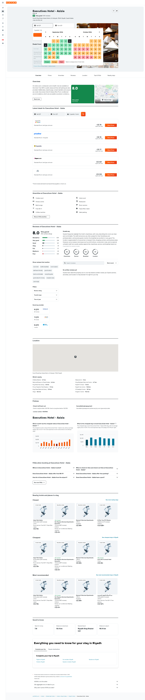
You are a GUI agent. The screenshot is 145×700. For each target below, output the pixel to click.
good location (48, 270)
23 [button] (57, 53)
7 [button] (49, 45)
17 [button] (61, 49)
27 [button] (45, 57)
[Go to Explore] (3, 23)
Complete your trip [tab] (40, 649)
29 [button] (53, 57)
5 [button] (69, 41)
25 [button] (65, 53)
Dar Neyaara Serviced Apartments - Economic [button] (64, 522)
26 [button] (69, 53)
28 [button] (49, 57)
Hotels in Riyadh (40, 662)
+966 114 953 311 (37, 20)
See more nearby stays (112, 500)
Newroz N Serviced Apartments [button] (84, 520)
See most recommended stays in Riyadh (107, 575)
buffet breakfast (44, 266)
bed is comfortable (38, 274)
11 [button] (65, 45)
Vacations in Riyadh (94, 659)
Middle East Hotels (50, 696)
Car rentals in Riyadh (68, 659)
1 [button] (53, 41)
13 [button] (45, 49)
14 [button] (49, 49)
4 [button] (65, 41)
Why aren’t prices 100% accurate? (44, 687)
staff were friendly (38, 270)
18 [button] (65, 49)
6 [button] (45, 45)
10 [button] (61, 45)
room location (54, 266)
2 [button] (57, 41)
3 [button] (61, 41)
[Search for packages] (3, 18)
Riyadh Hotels (72, 696)
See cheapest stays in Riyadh (110, 537)
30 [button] (57, 57)
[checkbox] (41, 310)
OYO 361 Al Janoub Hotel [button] (104, 559)
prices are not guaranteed (66, 676)
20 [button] (45, 53)
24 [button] (61, 53)
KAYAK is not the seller (40, 681)
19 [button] (69, 49)
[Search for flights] (3, 7)
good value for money (39, 278)
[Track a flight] (3, 26)
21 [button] (49, 53)
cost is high (36, 281)
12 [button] (69, 45)
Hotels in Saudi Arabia (62, 696)
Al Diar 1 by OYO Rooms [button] (104, 520)
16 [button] (57, 49)
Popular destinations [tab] (54, 649)
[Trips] (3, 35)
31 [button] (99, 57)
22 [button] (53, 53)
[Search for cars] (3, 15)
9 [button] (57, 45)
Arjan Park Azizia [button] (38, 520)
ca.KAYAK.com (36, 696)
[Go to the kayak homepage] (11, 3)
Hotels (42, 696)
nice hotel (35, 266)
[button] (3, 2)
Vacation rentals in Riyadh (69, 662)
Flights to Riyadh (40, 659)
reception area (50, 278)
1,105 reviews (46, 16)
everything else (49, 274)
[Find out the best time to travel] (3, 30)
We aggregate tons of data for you (44, 684)
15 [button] (53, 49)
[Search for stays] (3, 11)
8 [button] (53, 45)
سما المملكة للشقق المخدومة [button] (105, 595)
